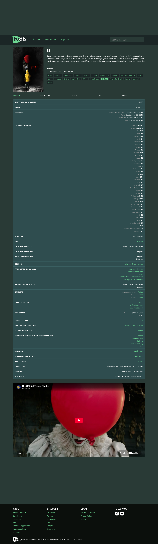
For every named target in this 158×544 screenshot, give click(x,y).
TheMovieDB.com (136, 308)
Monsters (139, 356)
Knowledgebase (19, 529)
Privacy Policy (86, 516)
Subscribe (17, 519)
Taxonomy (51, 529)
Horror (140, 241)
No (142, 320)
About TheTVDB (19, 512)
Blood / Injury (137, 338)
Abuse (140, 336)
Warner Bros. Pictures (134, 264)
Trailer (140, 292)
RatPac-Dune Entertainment (131, 277)
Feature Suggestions (21, 525)
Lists (49, 522)
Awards (50, 516)
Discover (36, 39)
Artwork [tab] (73, 95)
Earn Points (50, 39)
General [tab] (16, 95)
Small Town (138, 351)
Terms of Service (88, 512)
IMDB (140, 302)
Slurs (141, 346)
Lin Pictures (138, 274)
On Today (51, 512)
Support (65, 39)
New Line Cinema (136, 269)
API (14, 522)
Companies (51, 519)
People (50, 525)
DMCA (83, 519)
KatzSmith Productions (133, 271)
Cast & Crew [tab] (45, 95)
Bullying (140, 341)
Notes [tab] (124, 95)
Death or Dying (137, 343)
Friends (140, 330)
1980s (140, 361)
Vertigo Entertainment (133, 279)
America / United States (133, 326)
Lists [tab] (100, 95)
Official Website (136, 305)
